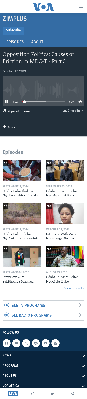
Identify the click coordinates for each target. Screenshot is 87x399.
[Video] (52, 393)
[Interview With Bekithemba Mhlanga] (22, 256)
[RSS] (55, 343)
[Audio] (32, 393)
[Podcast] (36, 343)
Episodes (15, 42)
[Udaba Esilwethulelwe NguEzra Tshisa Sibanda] (22, 170)
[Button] (9, 128)
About (37, 42)
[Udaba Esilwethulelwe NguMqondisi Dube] (65, 170)
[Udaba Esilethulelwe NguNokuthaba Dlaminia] (22, 213)
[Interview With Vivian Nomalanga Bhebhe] (65, 213)
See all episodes (74, 288)
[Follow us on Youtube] (16, 343)
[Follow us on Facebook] (7, 343)
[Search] (73, 393)
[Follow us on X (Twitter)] (26, 343)
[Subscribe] (46, 343)
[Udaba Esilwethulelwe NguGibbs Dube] (65, 256)
